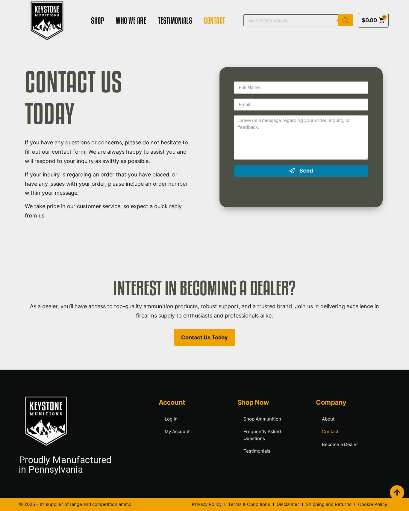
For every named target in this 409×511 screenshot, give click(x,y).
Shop (97, 20)
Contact (214, 20)
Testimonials (175, 20)
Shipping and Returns (329, 504)
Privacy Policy (207, 504)
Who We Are (131, 20)
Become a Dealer (340, 444)
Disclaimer (288, 504)
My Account (177, 431)
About (328, 419)
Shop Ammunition (262, 419)
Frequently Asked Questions (262, 435)
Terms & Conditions (249, 504)
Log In (171, 419)
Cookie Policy (372, 504)
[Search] (345, 20)
